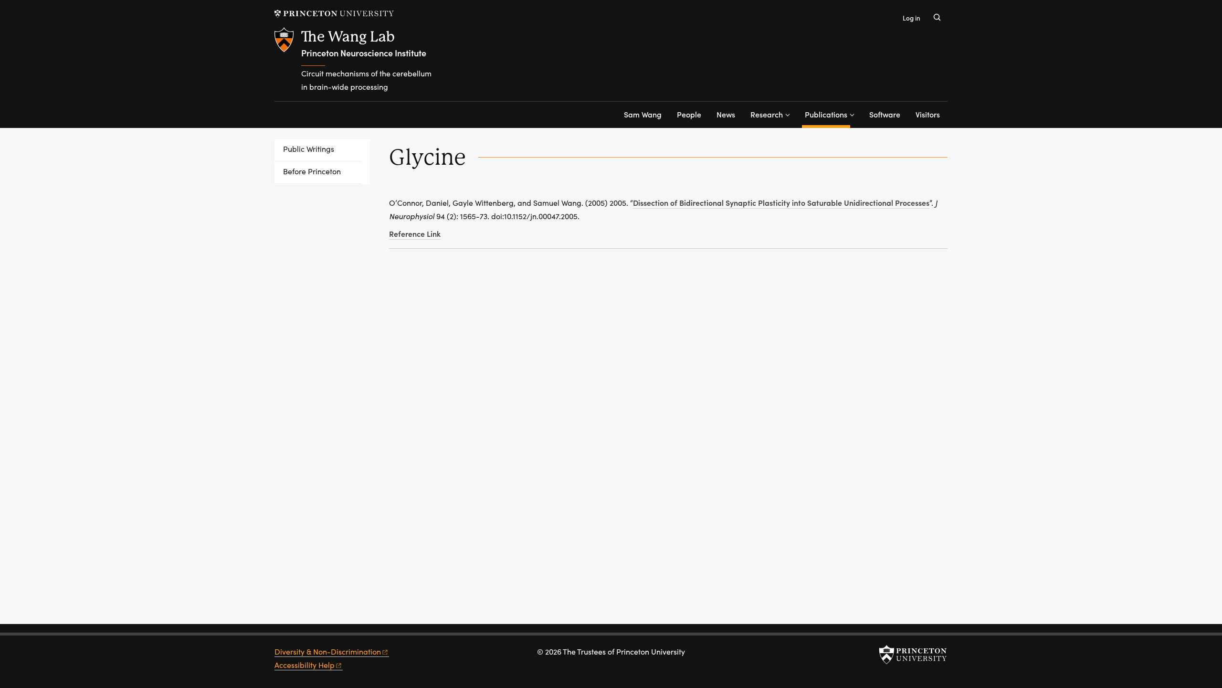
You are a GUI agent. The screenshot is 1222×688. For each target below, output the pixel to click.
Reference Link (415, 233)
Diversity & (327, 651)
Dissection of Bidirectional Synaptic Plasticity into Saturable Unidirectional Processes (781, 202)
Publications (827, 113)
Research (766, 114)
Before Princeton (312, 171)
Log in (911, 17)
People (689, 114)
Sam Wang (643, 114)
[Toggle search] (937, 17)
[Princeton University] (334, 14)
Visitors (928, 114)
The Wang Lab (348, 36)
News (725, 114)
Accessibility (304, 665)
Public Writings (308, 149)
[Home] (287, 64)
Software (884, 114)
